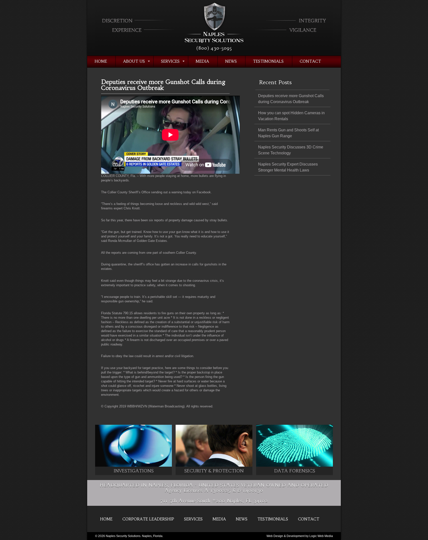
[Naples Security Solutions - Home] (214, 44)
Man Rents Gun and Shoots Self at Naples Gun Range (288, 133)
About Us (134, 61)
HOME (101, 61)
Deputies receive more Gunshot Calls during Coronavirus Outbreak (291, 99)
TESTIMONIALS (268, 61)
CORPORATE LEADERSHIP (148, 519)
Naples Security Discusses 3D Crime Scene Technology (290, 150)
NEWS (231, 61)
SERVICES (170, 61)
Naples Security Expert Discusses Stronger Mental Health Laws (288, 167)
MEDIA (202, 61)
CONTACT (310, 61)
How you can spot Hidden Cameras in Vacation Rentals (291, 116)
